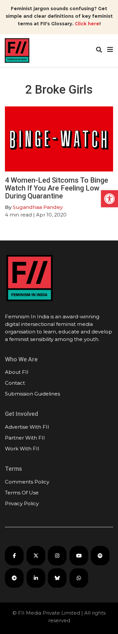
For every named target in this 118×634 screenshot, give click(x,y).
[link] (109, 198)
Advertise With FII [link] (27, 427)
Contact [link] (15, 383)
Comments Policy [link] (27, 482)
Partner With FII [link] (25, 438)
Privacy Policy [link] (22, 503)
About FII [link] (17, 372)
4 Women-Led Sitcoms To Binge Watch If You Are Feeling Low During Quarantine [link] (56, 188)
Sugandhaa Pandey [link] (38, 207)
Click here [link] (87, 23)
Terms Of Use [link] (22, 492)
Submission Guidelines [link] (32, 394)
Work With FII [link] (22, 448)
